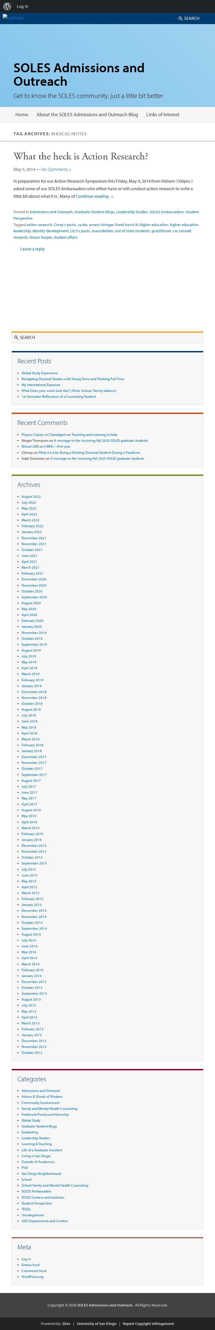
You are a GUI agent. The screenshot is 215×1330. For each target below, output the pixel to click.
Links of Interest (162, 114)
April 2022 (29, 514)
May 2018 (29, 727)
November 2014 (34, 916)
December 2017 (34, 756)
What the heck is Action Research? (80, 156)
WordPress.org (32, 1276)
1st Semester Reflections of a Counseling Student (59, 396)
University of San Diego (96, 1323)
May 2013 (29, 1011)
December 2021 (34, 538)
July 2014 (29, 940)
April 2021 (29, 561)
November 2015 (34, 851)
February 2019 (32, 680)
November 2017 (34, 762)
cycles (83, 224)
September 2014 (34, 928)
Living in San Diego (36, 1156)
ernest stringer (101, 224)
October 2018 (32, 703)
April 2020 (29, 614)
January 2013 (32, 1035)
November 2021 (34, 543)
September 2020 (34, 597)
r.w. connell (182, 230)
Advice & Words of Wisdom (42, 1096)
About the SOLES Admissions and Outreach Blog (87, 114)
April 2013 (29, 1017)
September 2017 (34, 774)
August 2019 (31, 650)
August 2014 (31, 934)
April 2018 (29, 733)
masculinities (102, 230)
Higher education (153, 224)
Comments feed (34, 1270)
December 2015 (34, 845)
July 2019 (29, 656)
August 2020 (31, 603)
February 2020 (32, 620)
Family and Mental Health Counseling (49, 1108)
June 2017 (30, 792)
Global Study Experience (40, 373)
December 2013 (34, 981)
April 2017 (29, 804)
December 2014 (34, 910)
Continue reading (95, 196)
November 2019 (34, 632)
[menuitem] (7, 6)
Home (21, 114)
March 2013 (30, 1023)
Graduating (30, 1132)
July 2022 (29, 502)
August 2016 (31, 810)
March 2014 (30, 964)
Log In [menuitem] (22, 6)
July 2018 (29, 715)
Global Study (31, 1120)
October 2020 (32, 591)
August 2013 (31, 999)
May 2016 (29, 815)
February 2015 (32, 898)
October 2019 (32, 638)
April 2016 (29, 822)
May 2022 (29, 508)
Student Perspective (37, 1203)
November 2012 (34, 1046)
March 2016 (30, 828)
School (27, 1179)
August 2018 (31, 709)
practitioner (161, 230)
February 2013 (32, 1029)
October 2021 (32, 549)
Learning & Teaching (37, 1143)
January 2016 (32, 839)
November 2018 (34, 697)
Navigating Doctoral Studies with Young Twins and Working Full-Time (73, 378)
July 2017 (29, 786)
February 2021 (32, 573)
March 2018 (30, 739)
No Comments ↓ (56, 169)
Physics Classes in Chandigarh (44, 434)
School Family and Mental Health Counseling (55, 1185)
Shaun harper (40, 237)
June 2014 (30, 946)
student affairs (65, 237)
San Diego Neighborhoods (41, 1173)
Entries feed (30, 1264)
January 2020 (32, 626)
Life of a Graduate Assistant (42, 1150)
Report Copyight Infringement (148, 1323)
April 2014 (29, 957)
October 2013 (32, 987)
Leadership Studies (132, 211)
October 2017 (32, 768)
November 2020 (34, 585)
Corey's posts (65, 224)
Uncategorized (33, 1215)
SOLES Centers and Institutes (43, 1197)
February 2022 (32, 526)
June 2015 (30, 875)
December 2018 (34, 691)
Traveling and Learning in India (94, 434)
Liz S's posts (80, 230)
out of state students (132, 230)
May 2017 (29, 798)
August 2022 (31, 496)
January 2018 (32, 750)
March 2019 (30, 673)
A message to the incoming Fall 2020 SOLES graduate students (101, 440)
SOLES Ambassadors (166, 211)
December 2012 (34, 1040)
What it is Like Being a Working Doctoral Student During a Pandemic (89, 452)
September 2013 (34, 993)
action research (39, 224)
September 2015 (34, 863)
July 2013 (29, 1005)
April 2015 (29, 887)
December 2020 (34, 579)
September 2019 (34, 644)
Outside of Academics (38, 1161)
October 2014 (32, 922)
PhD (25, 1167)
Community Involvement (40, 1102)
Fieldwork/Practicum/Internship (45, 1114)
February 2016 (32, 833)
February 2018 (32, 745)
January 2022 (32, 531)
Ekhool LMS (30, 446)
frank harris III (126, 224)
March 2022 (30, 520)
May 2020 (29, 608)
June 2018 (30, 721)
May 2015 (29, 881)
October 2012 (32, 1052)
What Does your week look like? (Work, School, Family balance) (69, 390)
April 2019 (29, 668)
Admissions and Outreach (51, 211)
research (20, 237)
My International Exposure (41, 384)
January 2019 (32, 685)
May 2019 (29, 662)
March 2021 (30, 567)
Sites (66, 1323)
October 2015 (32, 857)
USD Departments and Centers (45, 1221)
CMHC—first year (57, 446)
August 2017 (31, 780)
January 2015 (32, 904)
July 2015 (29, 869)
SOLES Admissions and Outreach (79, 74)
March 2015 (30, 892)
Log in (26, 1259)
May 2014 (29, 952)
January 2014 (32, 975)
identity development (50, 230)
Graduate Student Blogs (94, 211)
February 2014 (32, 970)
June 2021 (30, 555)
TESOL (26, 1209)
